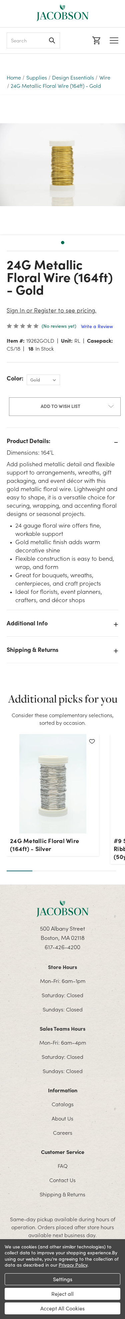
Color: (15, 378)
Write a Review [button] (97, 326)
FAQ (63, 1165)
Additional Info (27, 623)
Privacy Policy (73, 1265)
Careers (62, 1132)
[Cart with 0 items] (95, 40)
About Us (62, 1118)
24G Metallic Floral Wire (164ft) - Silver (44, 845)
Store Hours (62, 966)
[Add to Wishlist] (92, 741)
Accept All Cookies (62, 1308)
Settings (62, 1279)
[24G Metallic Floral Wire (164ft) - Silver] (53, 783)
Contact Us (62, 1179)
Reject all (62, 1293)
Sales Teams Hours (62, 1028)
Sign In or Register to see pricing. (51, 311)
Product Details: (28, 440)
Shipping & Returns (32, 649)
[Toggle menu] (114, 40)
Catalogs (63, 1104)
